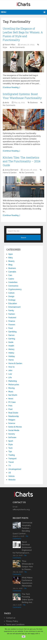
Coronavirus (13, 286)
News (10, 399)
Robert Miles (9, 45)
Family (11, 310)
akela (6, 102)
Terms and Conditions (15, 624)
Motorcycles (13, 384)
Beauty (11, 261)
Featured (12, 317)
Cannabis (12, 272)
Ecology (11, 300)
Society (11, 434)
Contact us (10, 618)
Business (34, 102)
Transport (12, 458)
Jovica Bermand (11, 170)
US (9, 473)
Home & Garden (10, 172)
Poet (10, 409)
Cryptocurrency (15, 289)
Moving (11, 388)
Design (11, 296)
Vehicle (11, 476)
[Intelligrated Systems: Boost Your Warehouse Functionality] (23, 119)
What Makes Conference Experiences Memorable (27, 582)
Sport (10, 441)
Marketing (12, 381)
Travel (11, 462)
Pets (10, 406)
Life (10, 377)
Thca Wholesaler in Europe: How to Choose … (27, 565)
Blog (10, 265)
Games (11, 335)
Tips (10, 451)
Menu (3, 12)
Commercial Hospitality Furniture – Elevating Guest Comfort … (22, 528)
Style (5, 47)
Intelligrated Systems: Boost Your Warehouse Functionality (22, 96)
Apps (10, 254)
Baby (10, 258)
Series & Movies (15, 427)
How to (11, 367)
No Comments (18, 47)
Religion (11, 420)
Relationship (13, 416)
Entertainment (14, 307)
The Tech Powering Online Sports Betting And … (27, 598)
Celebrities (12, 282)
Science (11, 423)
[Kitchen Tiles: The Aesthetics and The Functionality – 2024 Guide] (23, 187)
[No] (44, 633)
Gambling (12, 332)
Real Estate (13, 413)
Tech (10, 448)
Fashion (11, 314)
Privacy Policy (12, 621)
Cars (10, 275)
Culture (11, 293)
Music (10, 392)
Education (12, 303)
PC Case (12, 402)
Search (23, 237)
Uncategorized (14, 469)
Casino (11, 279)
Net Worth (12, 395)
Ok (24, 636)
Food (10, 328)
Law (10, 374)
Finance (11, 321)
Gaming (11, 339)
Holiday (11, 356)
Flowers (11, 325)
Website (12, 480)
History (11, 349)
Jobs (10, 370)
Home (11, 360)
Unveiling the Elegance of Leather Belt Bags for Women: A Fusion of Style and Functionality (23, 34)
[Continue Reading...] (11, 87)
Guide (10, 342)
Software (12, 437)
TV (9, 466)
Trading (11, 455)
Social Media (13, 430)
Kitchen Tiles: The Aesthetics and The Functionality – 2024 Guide (21, 161)
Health (11, 346)
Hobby (11, 353)
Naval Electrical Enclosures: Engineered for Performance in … (22, 547)
